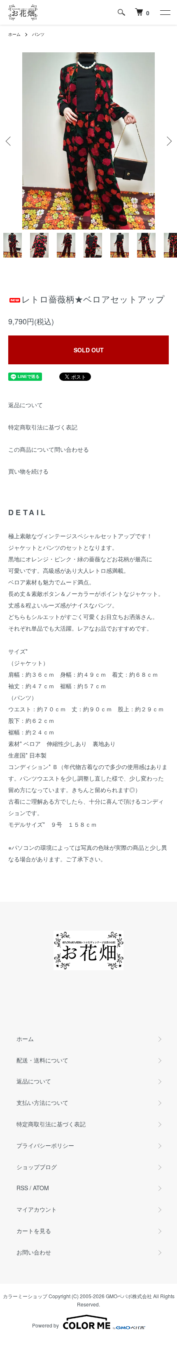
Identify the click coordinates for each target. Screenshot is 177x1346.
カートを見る (33, 1230)
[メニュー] (164, 12)
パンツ (38, 34)
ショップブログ (36, 1167)
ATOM (41, 1188)
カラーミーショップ (25, 1295)
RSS (22, 1188)
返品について (25, 405)
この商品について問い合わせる (48, 449)
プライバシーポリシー (45, 1145)
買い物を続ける (28, 471)
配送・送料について (42, 1060)
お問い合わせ (33, 1252)
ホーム (14, 34)
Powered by (45, 1325)
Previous (9, 141)
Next (167, 141)
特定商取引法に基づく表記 (42, 427)
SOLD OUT (89, 350)
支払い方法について (42, 1102)
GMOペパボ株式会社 (129, 1295)
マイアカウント (36, 1209)
